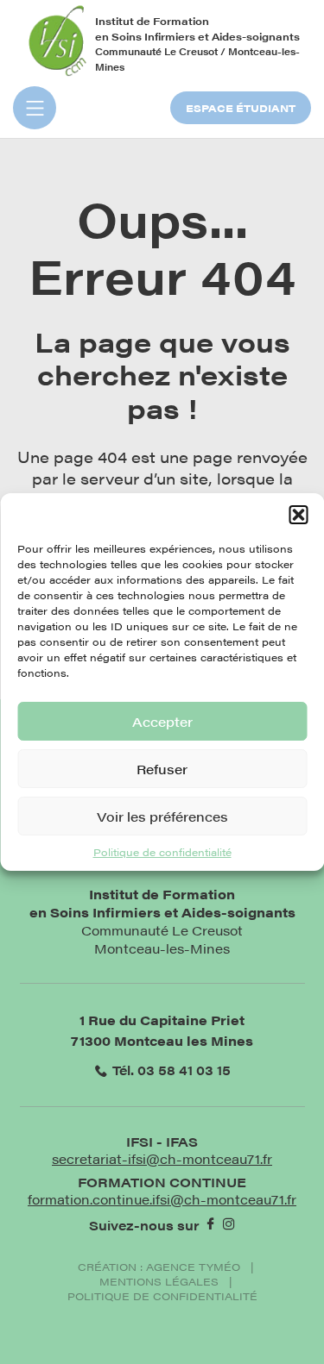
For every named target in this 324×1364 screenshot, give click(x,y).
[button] (298, 514)
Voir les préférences (162, 816)
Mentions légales (159, 1281)
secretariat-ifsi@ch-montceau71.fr (162, 1158)
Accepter (162, 721)
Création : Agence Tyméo (159, 1267)
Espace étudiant (240, 108)
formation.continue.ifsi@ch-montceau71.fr (162, 1199)
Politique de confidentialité (162, 852)
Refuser (162, 769)
